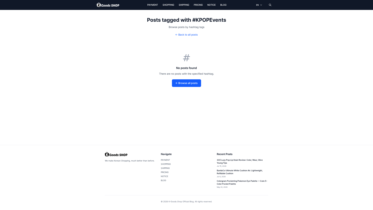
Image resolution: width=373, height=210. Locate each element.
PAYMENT (152, 5)
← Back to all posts (186, 34)
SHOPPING (168, 5)
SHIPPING (184, 5)
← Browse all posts (186, 83)
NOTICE (211, 5)
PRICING (198, 5)
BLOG (223, 5)
